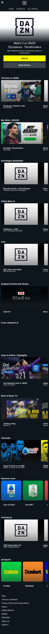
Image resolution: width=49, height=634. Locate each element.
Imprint (4, 606)
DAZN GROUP (8, 610)
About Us (5, 621)
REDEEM (6, 617)
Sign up (24, 58)
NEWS (4, 614)
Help (4, 596)
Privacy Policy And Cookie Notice (15, 603)
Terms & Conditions (10, 599)
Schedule (20, 9)
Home (11, 9)
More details (25, 65)
